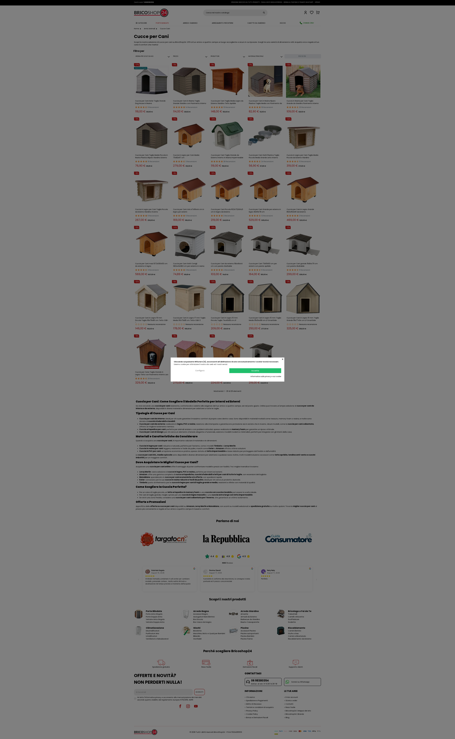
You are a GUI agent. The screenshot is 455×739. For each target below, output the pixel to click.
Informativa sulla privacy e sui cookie (266, 376)
